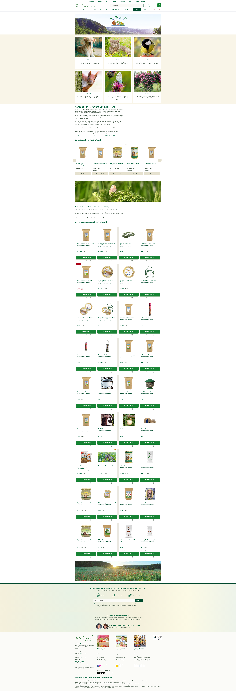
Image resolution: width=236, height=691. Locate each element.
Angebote (158, 10)
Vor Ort (107, 1)
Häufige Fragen (100, 657)
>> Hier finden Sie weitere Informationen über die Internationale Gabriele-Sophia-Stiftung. (96, 136)
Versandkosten (97, 682)
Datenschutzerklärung (83, 680)
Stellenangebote (124, 680)
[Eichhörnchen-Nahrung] (152, 152)
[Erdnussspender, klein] (86, 346)
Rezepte (114, 1)
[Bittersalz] (107, 531)
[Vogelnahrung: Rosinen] (86, 383)
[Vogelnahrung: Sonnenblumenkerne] (86, 420)
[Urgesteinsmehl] (129, 494)
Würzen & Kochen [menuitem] (104, 10)
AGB (76, 680)
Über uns (100, 1)
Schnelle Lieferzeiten (120, 657)
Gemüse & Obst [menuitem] (92, 10)
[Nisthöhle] (107, 420)
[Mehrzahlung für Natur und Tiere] (107, 457)
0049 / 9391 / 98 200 (79, 661)
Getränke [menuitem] (127, 10)
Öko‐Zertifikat (106, 680)
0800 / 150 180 (83, 657)
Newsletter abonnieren (102, 661)
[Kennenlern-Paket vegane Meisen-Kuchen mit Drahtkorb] (107, 309)
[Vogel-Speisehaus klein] (150, 383)
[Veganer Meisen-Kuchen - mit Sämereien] (107, 272)
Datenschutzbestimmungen (102, 607)
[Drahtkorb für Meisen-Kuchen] (150, 272)
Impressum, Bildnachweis (96, 680)
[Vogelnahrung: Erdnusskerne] (100, 152)
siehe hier (137, 683)
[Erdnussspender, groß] (150, 309)
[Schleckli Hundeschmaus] (134, 152)
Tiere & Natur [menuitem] (137, 10)
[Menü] (161, 636)
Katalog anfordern (101, 659)
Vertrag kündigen (144, 680)
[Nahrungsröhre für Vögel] (107, 346)
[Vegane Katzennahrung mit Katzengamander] (86, 531)
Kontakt (99, 656)
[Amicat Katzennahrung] (150, 457)
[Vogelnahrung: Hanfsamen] (129, 383)
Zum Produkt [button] (82, 174)
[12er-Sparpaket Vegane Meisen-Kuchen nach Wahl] (86, 309)
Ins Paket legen (85, 257)
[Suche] (141, 5)
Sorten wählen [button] (85, 331)
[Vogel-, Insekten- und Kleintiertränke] (129, 235)
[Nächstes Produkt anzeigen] (160, 160)
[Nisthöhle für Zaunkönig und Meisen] (129, 420)
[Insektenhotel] (150, 494)
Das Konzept (91, 1)
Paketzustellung (119, 659)
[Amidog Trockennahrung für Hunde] (150, 531)
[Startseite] (85, 5)
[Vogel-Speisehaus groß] (107, 383)
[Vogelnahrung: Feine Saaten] (150, 235)
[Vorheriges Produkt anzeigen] (74, 160)
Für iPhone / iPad (110, 673)
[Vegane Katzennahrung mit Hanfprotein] (117, 152)
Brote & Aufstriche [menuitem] (80, 10)
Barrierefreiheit (114, 680)
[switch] (159, 639)
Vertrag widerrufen (133, 680)
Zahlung (136, 656)
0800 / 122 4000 (135, 625)
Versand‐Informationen (121, 661)
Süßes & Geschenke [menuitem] (116, 10)
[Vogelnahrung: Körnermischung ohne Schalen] (107, 235)
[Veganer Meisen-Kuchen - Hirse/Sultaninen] (129, 272)
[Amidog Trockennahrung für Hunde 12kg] (129, 531)
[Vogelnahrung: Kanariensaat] (86, 272)
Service (130, 1)
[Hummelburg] (150, 420)
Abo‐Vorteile (118, 656)
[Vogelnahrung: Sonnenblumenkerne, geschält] (129, 346)
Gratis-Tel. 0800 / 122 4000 (141, 1)
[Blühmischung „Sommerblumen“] (107, 494)
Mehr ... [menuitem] (146, 10)
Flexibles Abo (122, 1)
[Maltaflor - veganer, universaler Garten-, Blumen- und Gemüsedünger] (86, 457)
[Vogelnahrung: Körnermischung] (83, 152)
